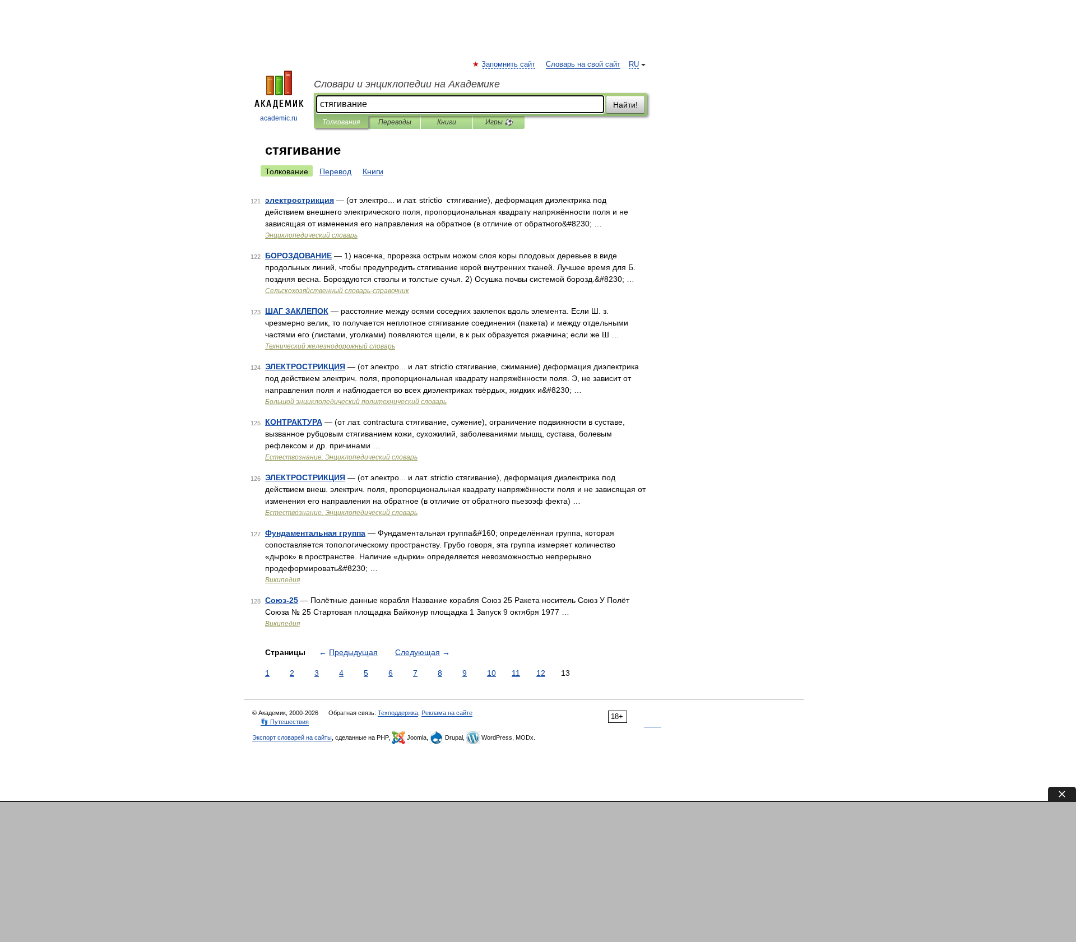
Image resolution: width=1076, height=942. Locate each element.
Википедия (282, 580)
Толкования (341, 122)
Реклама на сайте (446, 712)
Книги (446, 122)
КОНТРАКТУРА (293, 421)
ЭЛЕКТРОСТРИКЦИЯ (305, 366)
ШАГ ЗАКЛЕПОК (296, 311)
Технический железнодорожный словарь (330, 346)
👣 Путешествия (285, 721)
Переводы (394, 122)
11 (516, 673)
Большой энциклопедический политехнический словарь (356, 402)
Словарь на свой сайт (583, 64)
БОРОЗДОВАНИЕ (298, 255)
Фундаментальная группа (315, 532)
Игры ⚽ (499, 122)
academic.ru (279, 118)
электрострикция (299, 200)
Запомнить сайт (509, 64)
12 (540, 673)
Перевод (335, 171)
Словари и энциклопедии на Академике (407, 84)
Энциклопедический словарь (311, 235)
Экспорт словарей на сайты (292, 737)
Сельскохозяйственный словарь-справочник (337, 291)
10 (491, 673)
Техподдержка (398, 712)
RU (634, 64)
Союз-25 (281, 600)
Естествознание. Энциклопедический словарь (341, 457)
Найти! (625, 104)
